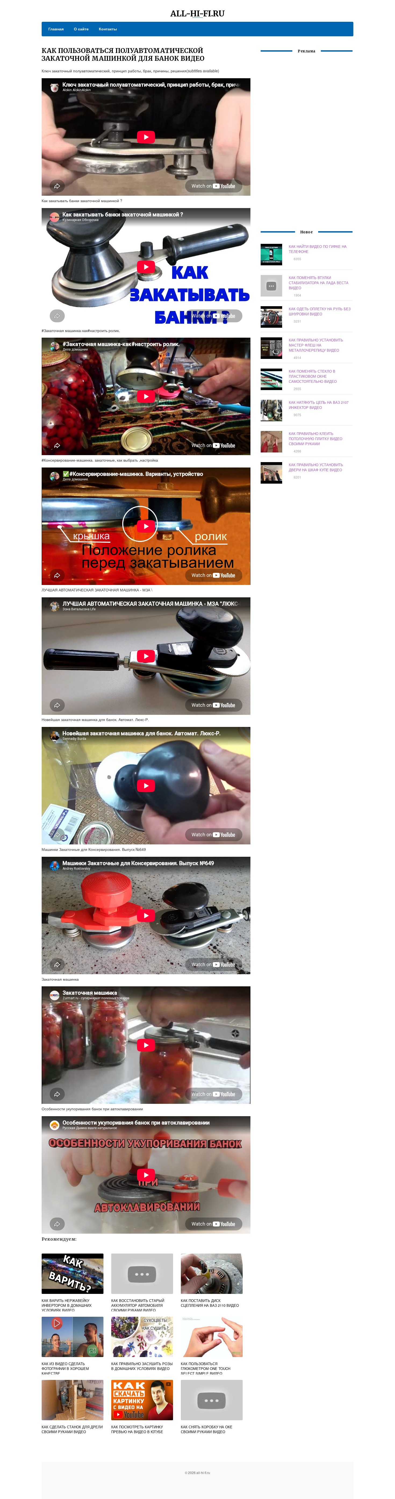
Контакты (108, 28)
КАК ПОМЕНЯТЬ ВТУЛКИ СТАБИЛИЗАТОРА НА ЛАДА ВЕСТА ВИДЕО (319, 282)
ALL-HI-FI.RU (197, 13)
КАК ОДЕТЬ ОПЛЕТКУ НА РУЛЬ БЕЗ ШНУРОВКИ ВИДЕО (320, 311)
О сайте (81, 28)
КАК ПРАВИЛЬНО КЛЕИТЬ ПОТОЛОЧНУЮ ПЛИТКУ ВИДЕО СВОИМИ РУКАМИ (315, 438)
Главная (56, 28)
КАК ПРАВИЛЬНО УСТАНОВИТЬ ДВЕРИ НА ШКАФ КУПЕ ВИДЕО (316, 467)
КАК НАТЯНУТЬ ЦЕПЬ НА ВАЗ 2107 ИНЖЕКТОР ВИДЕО (319, 405)
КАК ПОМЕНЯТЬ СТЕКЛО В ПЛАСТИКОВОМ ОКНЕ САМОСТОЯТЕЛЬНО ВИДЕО (313, 376)
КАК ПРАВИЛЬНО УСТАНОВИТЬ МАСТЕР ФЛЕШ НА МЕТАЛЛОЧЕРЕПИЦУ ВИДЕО (316, 345)
